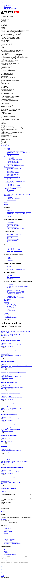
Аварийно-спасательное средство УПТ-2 (10, 340)
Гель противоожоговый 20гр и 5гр (9, 435)
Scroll (2, 576)
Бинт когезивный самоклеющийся (9, 414)
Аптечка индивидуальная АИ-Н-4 (8, 361)
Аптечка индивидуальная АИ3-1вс (9, 382)
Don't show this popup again (9, 522)
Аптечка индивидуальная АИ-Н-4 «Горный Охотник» (13, 372)
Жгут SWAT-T (4, 446)
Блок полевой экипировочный (8, 424)
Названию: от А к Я (14, 331)
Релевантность (5, 331)
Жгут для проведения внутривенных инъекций (12, 467)
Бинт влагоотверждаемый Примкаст (9, 403)
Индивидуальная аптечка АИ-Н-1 (8, 488)
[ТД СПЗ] (11, 13)
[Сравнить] (9, 343)
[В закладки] (10, 343)
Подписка (3, 519)
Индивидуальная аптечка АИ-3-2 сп (9, 477)
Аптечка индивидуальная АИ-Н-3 (8, 350)
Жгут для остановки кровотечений (9, 456)
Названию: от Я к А (25, 331)
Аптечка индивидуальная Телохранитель (10, 393)
